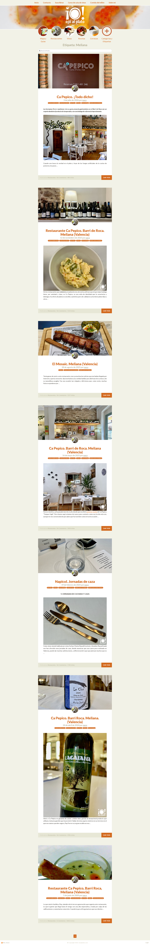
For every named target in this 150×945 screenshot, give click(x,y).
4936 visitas (71, 835)
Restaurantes (52, 177)
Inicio (36, 3)
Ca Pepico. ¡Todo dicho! (75, 97)
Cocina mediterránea (53, 103)
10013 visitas (70, 921)
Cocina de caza (70, 587)
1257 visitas (71, 395)
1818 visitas (71, 528)
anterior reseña (92, 512)
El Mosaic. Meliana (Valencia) (75, 364)
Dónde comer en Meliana (96, 103)
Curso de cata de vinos (77, 3)
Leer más (106, 177)
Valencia (68, 898)
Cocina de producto (64, 103)
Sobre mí (112, 3)
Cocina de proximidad (98, 898)
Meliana (78, 103)
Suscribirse (59, 3)
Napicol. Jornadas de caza (75, 581)
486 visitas (70, 177)
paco (84, 100)
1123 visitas (71, 311)
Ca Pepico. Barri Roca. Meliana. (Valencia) (75, 720)
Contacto (47, 3)
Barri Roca (72, 103)
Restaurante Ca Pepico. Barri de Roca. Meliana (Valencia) (75, 232)
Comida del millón (97, 3)
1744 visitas (71, 665)
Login (147, 942)
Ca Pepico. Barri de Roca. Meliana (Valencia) (75, 450)
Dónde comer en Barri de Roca (95, 587)
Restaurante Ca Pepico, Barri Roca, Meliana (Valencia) (75, 890)
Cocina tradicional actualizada (71, 370)
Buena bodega (85, 103)
